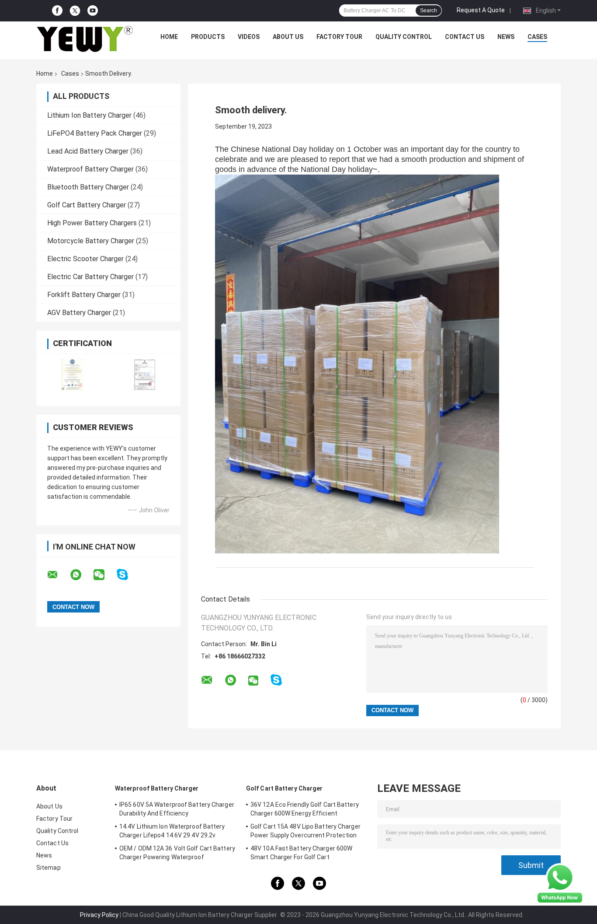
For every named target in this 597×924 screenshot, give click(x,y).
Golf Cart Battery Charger (86, 205)
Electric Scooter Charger (85, 259)
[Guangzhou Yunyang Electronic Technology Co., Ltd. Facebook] (57, 10)
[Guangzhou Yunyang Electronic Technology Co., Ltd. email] (58, 575)
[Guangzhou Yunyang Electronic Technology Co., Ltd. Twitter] (74, 11)
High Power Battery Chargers (92, 223)
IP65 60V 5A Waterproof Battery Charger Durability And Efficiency (176, 809)
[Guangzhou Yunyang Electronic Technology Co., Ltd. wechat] (104, 575)
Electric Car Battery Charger (90, 277)
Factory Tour (339, 36)
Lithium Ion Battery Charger (89, 115)
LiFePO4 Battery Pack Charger (94, 133)
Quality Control (403, 36)
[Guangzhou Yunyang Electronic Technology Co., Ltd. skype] (128, 574)
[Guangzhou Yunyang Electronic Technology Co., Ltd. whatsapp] (81, 575)
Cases (537, 36)
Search (428, 10)
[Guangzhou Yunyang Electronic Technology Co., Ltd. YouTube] (93, 10)
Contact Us (464, 36)
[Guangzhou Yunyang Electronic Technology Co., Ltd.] (85, 39)
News (505, 36)
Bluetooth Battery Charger (88, 187)
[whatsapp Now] (560, 883)
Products (208, 36)
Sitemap (48, 867)
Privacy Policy (99, 914)
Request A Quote (481, 10)
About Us (288, 36)
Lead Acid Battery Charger (87, 151)
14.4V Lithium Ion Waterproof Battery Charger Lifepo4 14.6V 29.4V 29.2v (172, 831)
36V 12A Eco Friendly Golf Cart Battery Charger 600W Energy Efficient (304, 809)
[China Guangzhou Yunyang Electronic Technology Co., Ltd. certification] (72, 374)
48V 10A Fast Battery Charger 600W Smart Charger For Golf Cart (301, 853)
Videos (249, 36)
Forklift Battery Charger (84, 294)
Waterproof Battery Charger (90, 169)
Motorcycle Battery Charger (90, 241)
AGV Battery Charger (79, 312)
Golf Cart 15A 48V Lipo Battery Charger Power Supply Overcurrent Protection (305, 831)
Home (169, 36)
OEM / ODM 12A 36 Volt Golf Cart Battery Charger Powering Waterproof (177, 853)
